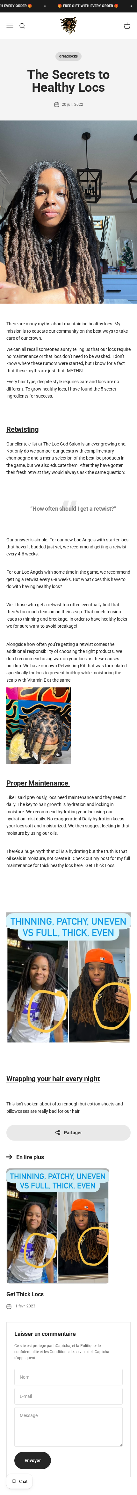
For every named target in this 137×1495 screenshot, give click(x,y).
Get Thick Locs (100, 865)
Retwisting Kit (71, 665)
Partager (73, 1132)
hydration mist (20, 818)
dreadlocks (68, 56)
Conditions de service (68, 1352)
